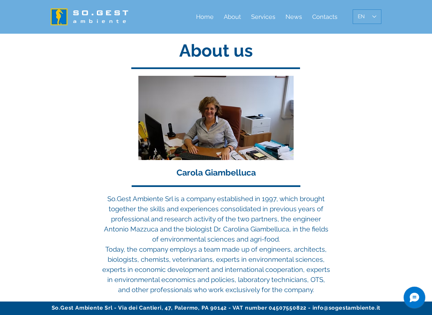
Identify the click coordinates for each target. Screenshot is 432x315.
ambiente (101, 21)
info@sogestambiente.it (347, 308)
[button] (232, 17)
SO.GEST (101, 12)
